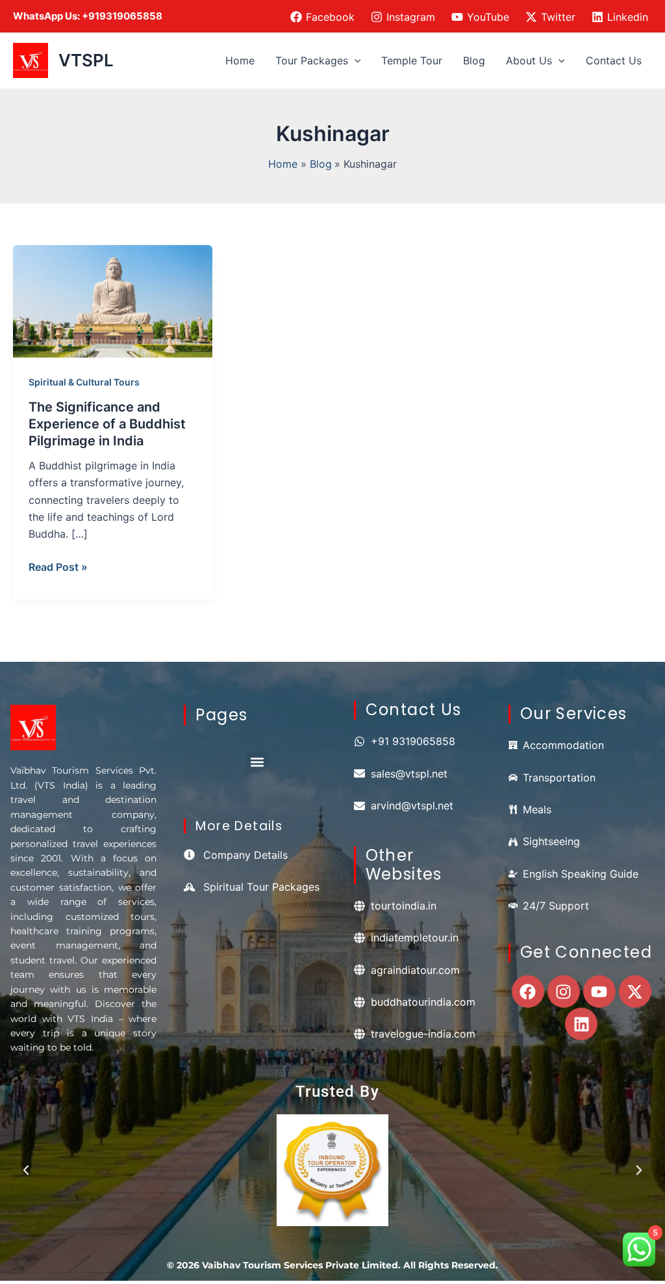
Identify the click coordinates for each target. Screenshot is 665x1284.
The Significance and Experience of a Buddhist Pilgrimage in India (107, 424)
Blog (474, 60)
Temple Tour (411, 60)
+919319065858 (122, 16)
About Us (529, 60)
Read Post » (58, 565)
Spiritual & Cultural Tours (84, 381)
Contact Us (614, 60)
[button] (354, 60)
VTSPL (86, 60)
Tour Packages (311, 60)
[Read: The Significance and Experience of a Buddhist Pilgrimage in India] (112, 300)
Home (240, 60)
